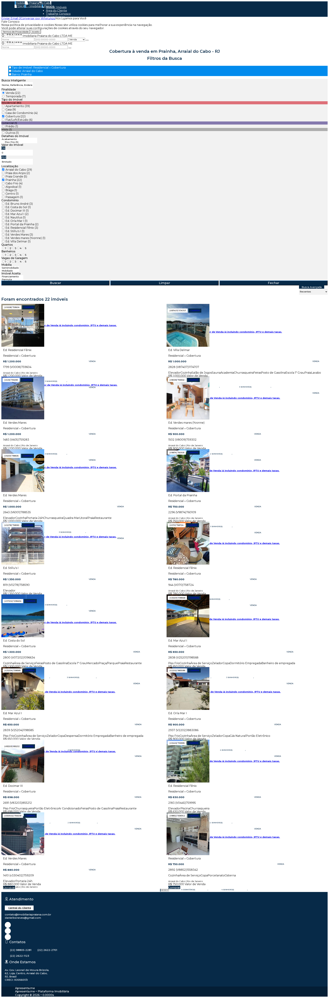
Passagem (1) (14, 197)
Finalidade (8, 89)
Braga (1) (11, 190)
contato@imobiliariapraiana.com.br (28, 914)
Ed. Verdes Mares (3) (19, 234)
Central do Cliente (19, 907)
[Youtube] (8, 937)
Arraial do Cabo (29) (18, 169)
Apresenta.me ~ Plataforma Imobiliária (42, 991)
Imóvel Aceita (11, 273)
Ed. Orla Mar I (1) (16, 221)
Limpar (164, 283)
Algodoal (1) (13, 186)
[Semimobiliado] (10, 267)
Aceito (36, 31)
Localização (9, 166)
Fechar (273, 283)
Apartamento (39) (17, 106)
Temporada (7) (16, 96)
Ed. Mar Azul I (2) (17, 214)
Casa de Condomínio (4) (21, 113)
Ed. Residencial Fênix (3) (21, 227)
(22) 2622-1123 (19, 955)
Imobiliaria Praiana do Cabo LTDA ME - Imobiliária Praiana (34, 4)
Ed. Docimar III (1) (17, 210)
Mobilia (6, 264)
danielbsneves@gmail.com (23, 917)
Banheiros (8, 251)
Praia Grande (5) (16, 176)
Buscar (55, 283)
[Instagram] (8, 925)
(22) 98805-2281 (21, 950)
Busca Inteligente (13, 80)
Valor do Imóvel (12, 144)
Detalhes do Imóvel (15, 136)
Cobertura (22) (15, 116)
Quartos (7, 244)
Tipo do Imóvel (11, 99)
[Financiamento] (12, 276)
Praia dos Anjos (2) (17, 173)
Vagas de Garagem (14, 258)
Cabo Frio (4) (14, 183)
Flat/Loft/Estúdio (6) (19, 119)
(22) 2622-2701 (47, 950)
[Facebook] (8, 931)
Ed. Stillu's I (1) (15, 231)
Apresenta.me (25, 988)
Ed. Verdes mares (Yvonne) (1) (25, 238)
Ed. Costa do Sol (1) (18, 207)
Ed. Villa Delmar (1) (18, 241)
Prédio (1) (11, 126)
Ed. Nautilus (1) (15, 217)
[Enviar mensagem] (87, 40)
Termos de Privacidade (16, 31)
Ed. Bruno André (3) (19, 203)
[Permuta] (12, 279)
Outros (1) (12, 132)
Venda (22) (13, 93)
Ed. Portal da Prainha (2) (22, 224)
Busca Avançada (312, 287)
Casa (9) (10, 109)
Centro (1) (12, 193)
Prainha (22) (13, 180)
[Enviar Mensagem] (70, 47)
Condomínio (10, 200)
